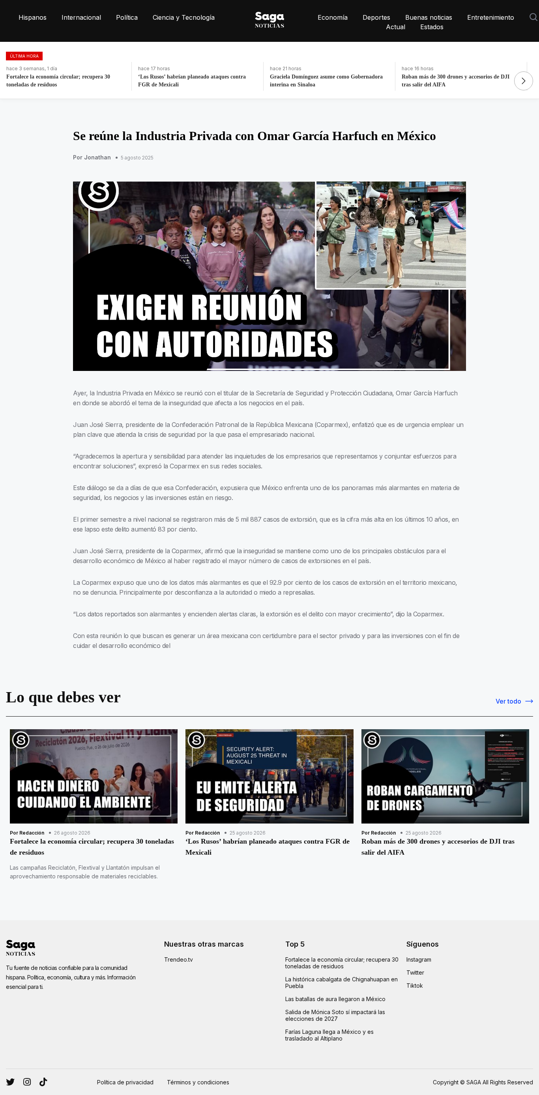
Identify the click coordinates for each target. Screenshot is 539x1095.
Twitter (415, 972)
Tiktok (414, 985)
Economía (333, 17)
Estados (432, 27)
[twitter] (27, 1082)
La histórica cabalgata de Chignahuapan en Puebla (341, 982)
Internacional (81, 17)
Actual (395, 27)
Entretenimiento (490, 17)
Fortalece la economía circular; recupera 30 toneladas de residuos (342, 963)
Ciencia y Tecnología (184, 17)
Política (127, 17)
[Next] (523, 80)
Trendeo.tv (178, 959)
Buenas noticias (428, 17)
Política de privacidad (125, 1082)
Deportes (376, 17)
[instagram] (10, 1082)
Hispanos (33, 17)
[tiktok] (43, 1082)
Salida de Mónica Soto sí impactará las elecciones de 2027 (335, 1015)
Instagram (418, 959)
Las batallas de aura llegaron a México (335, 999)
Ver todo (508, 701)
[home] (269, 18)
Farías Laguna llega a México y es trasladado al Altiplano (329, 1035)
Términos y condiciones (198, 1082)
